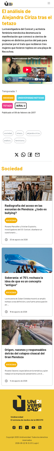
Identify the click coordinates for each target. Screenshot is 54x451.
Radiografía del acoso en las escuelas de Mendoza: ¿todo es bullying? (26, 209)
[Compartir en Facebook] (30, 155)
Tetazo (7, 105)
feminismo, (20, 140)
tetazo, (20, 133)
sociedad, (8, 133)
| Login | (35, 443)
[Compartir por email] (37, 154)
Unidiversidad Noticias (31, 97)
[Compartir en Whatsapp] (23, 154)
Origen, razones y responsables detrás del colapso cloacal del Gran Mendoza (25, 353)
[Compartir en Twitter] (17, 155)
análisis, (7, 140)
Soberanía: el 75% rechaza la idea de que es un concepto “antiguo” (24, 281)
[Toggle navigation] (49, 3)
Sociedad (8, 97)
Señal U (20, 105)
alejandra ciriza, (33, 133)
